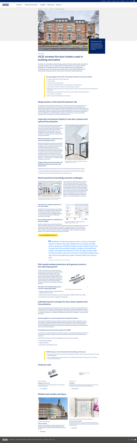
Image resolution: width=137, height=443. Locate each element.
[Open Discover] (22, 4)
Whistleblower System (22, 439)
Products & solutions (31, 4)
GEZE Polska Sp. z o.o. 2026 (13, 439)
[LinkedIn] (132, 439)
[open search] (134, 5)
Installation (50, 4)
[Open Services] (61, 4)
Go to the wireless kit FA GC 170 (48, 235)
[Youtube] (134, 1)
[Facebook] (132, 1)
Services (58, 4)
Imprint (53, 439)
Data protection (39, 439)
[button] (123, 1)
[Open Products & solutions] (37, 4)
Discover (18, 4)
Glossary (50, 439)
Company (113, 1)
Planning (42, 4)
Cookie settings (45, 439)
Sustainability (103, 1)
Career (118, 1)
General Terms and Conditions (31, 439)
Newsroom (109, 1)
